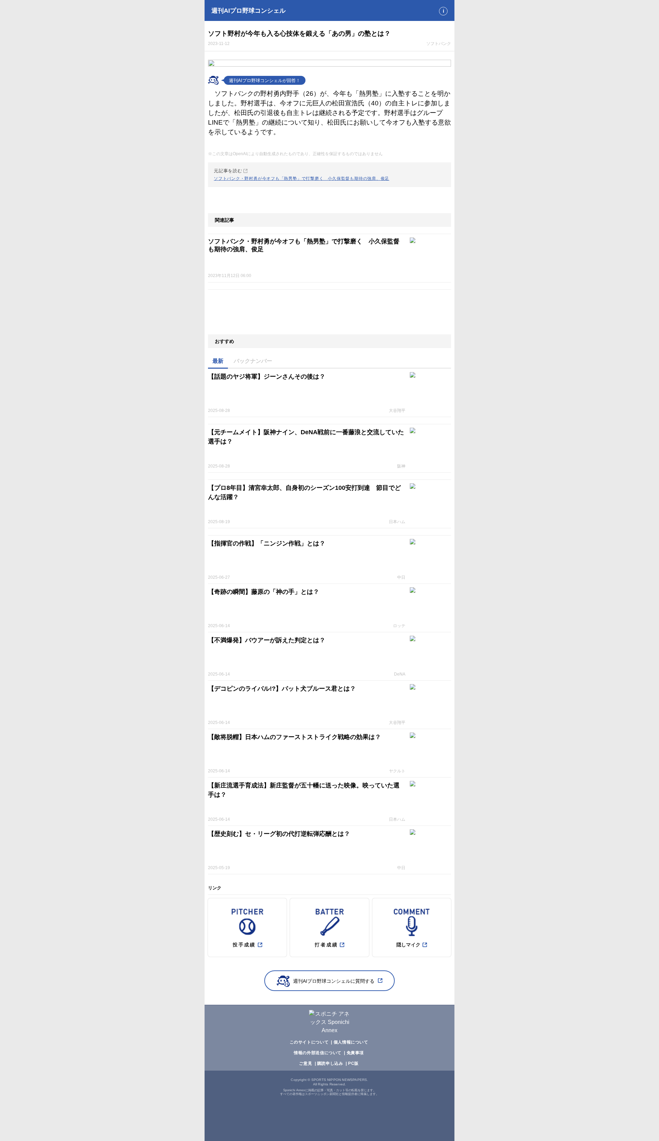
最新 (217, 361)
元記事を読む (301, 174)
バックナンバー (253, 361)
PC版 (353, 1063)
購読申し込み (330, 1063)
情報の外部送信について (318, 1052)
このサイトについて (309, 1042)
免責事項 (355, 1052)
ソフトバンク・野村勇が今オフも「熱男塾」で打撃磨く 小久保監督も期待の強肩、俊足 (304, 245)
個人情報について (351, 1042)
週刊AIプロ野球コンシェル (248, 10)
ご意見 (305, 1063)
